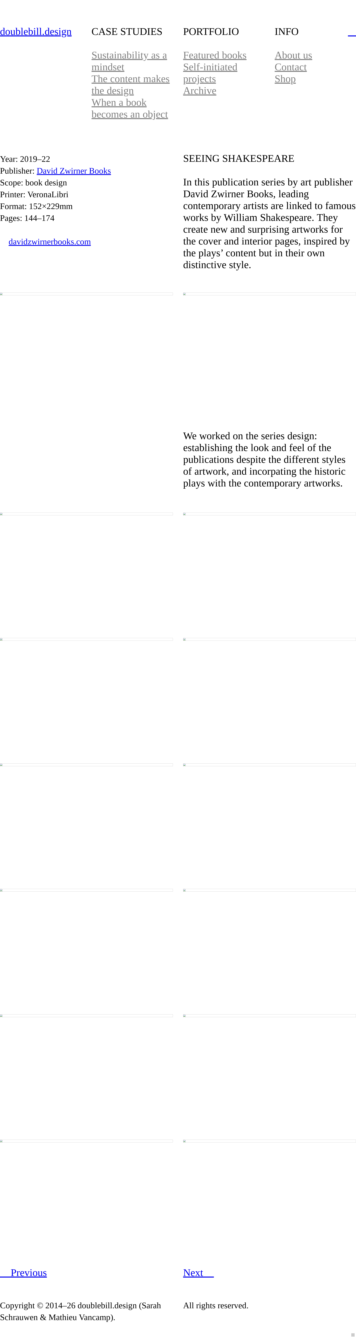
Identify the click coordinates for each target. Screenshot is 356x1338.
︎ (352, 31)
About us (293, 55)
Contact (291, 67)
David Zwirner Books (74, 170)
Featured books (215, 55)
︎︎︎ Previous (23, 1272)
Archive (199, 90)
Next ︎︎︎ (198, 1272)
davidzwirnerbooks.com (50, 241)
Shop (285, 78)
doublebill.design (36, 31)
